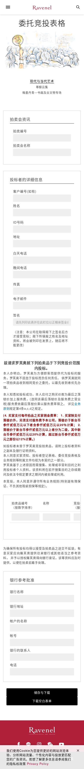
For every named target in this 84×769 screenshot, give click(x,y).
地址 (16, 237)
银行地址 (17, 606)
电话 (13, 665)
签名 (16, 315)
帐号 (13, 636)
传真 (16, 284)
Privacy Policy (38, 763)
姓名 (16, 206)
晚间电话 (20, 268)
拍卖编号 (20, 131)
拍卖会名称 (21, 145)
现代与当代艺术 (42, 81)
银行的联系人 (20, 650)
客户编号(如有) (24, 191)
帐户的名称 (18, 621)
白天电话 (20, 253)
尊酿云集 (42, 87)
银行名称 (17, 592)
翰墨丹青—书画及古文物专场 (42, 92)
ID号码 (18, 222)
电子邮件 (20, 299)
